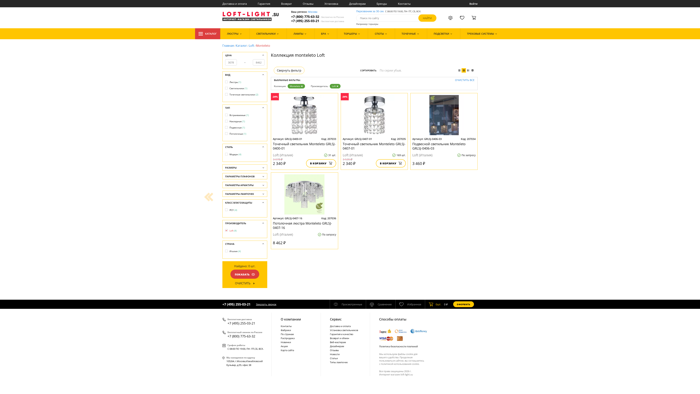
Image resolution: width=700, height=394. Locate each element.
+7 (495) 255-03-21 (317, 21)
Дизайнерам (357, 3)
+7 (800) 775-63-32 (317, 17)
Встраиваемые (239, 115)
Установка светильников (344, 330)
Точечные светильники (244, 94)
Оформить (463, 304)
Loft (251, 46)
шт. (438, 304)
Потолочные (238, 133)
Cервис (336, 319)
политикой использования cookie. (400, 364)
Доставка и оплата (234, 3)
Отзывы (308, 3)
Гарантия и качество (341, 334)
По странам (287, 334)
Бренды (382, 3)
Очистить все (465, 80)
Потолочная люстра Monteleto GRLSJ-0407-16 (302, 225)
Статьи (334, 358)
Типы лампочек (339, 362)
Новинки (286, 342)
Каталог (211, 33)
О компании (291, 319)
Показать (242, 274)
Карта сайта (287, 350)
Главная (228, 46)
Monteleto (295, 86)
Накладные (237, 121)
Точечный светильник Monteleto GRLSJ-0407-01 (374, 146)
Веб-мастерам (338, 342)
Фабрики (286, 330)
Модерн (235, 154)
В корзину (318, 163)
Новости (335, 354)
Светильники (238, 88)
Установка (331, 3)
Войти (473, 3)
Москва (312, 11)
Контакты (404, 3)
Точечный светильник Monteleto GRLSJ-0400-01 (304, 146)
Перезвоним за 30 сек (370, 11)
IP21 (233, 210)
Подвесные (237, 127)
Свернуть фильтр (289, 70)
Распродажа (288, 338)
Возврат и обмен (339, 338)
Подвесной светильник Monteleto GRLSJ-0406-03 (439, 146)
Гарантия (264, 3)
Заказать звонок (266, 304)
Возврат (286, 3)
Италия (235, 251)
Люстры (235, 82)
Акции (284, 346)
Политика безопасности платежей (398, 346)
